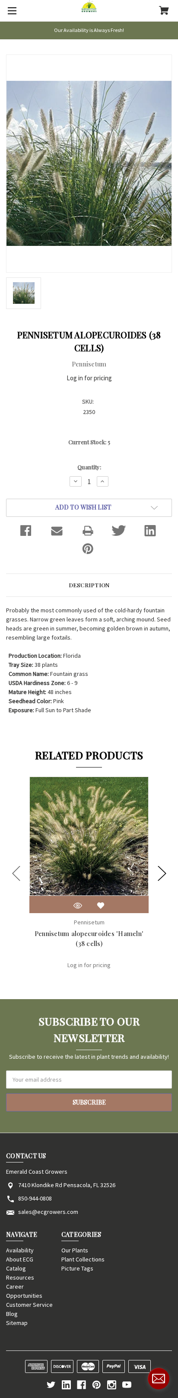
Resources (20, 1277)
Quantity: (89, 467)
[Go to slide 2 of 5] (162, 873)
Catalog (16, 1268)
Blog (12, 1314)
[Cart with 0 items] (164, 11)
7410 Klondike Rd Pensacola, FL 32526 (66, 1185)
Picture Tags (77, 1268)
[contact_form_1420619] (158, 1378)
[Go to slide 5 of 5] (16, 873)
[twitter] (51, 1384)
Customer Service (29, 1305)
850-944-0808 (35, 1198)
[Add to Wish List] (101, 905)
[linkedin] (66, 1384)
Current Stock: (89, 442)
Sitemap (17, 1323)
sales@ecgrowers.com (48, 1212)
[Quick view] (78, 905)
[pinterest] (96, 1384)
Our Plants (74, 1250)
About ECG (19, 1259)
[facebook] (81, 1384)
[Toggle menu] (11, 11)
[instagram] (111, 1384)
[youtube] (126, 1384)
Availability (20, 1250)
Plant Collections (83, 1259)
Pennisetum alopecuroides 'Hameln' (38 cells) (89, 938)
